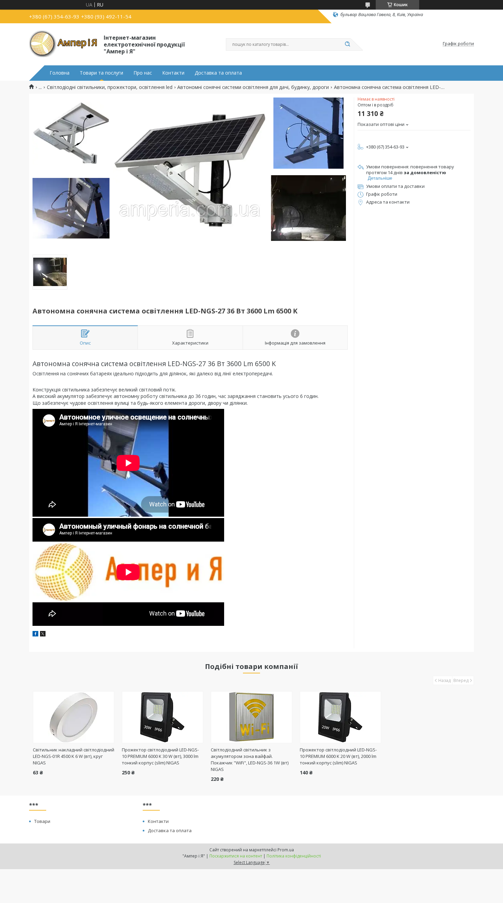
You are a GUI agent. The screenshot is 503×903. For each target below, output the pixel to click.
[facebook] (35, 634)
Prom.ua (286, 850)
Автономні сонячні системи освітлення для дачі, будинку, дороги (253, 87)
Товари (42, 821)
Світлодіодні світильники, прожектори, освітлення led (109, 87)
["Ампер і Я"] (63, 44)
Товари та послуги (101, 72)
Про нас (142, 72)
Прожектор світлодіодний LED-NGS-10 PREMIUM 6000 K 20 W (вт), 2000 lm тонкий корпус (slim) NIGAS (338, 756)
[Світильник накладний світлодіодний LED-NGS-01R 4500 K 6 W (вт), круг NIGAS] (74, 717)
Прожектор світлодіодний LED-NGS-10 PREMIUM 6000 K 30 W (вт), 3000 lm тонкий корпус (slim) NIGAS (160, 756)
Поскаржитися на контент (235, 856)
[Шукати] (347, 44)
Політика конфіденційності (294, 856)
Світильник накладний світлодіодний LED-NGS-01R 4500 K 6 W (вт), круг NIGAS (73, 756)
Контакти (173, 72)
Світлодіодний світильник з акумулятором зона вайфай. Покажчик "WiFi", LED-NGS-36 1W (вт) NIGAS (249, 759)
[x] (43, 634)
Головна (59, 72)
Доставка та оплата (218, 72)
